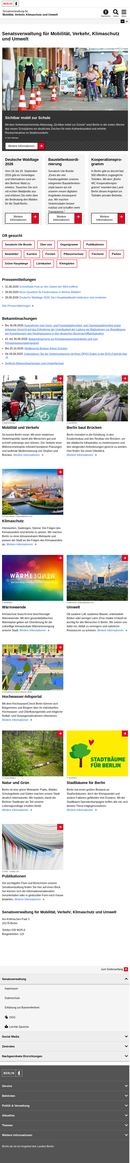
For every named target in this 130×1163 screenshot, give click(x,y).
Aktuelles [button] (8, 1115)
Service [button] (7, 1086)
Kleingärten (66, 263)
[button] (124, 21)
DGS (12, 1017)
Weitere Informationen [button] (17, 1135)
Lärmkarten (43, 263)
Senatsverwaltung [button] (14, 979)
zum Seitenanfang (112, 969)
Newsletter (11, 254)
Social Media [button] (10, 1036)
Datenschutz (12, 998)
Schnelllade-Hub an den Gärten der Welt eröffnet (48, 286)
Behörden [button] (8, 1095)
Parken (116, 254)
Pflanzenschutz (73, 254)
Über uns (46, 244)
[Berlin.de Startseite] (10, 3)
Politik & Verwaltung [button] (15, 1105)
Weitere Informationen (21, 146)
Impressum (11, 988)
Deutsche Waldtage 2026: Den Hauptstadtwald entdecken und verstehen (62, 297)
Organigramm (69, 244)
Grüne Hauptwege (16, 263)
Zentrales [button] (8, 1046)
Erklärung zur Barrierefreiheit (22, 1007)
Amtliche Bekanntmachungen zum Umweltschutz (34, 363)
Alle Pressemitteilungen (16, 305)
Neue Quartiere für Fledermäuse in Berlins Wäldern (50, 292)
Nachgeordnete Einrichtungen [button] (22, 1056)
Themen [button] (7, 1125)
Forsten (50, 254)
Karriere (32, 254)
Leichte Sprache (19, 1026)
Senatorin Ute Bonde (18, 244)
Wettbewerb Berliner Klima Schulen (46, 348)
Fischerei (98, 254)
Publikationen (95, 244)
